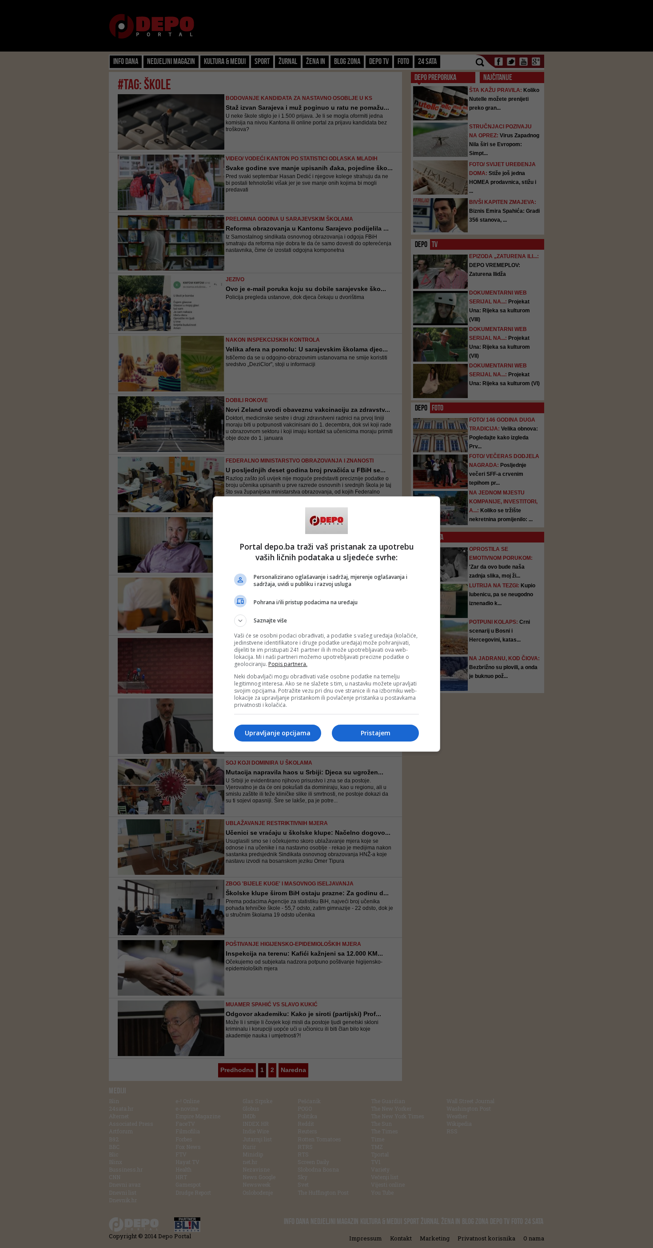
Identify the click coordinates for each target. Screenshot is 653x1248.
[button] (326, 620)
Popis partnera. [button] (287, 664)
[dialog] (326, 624)
